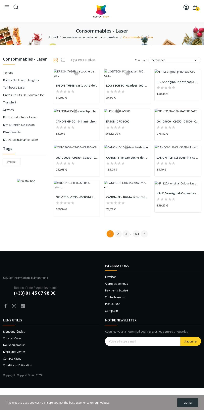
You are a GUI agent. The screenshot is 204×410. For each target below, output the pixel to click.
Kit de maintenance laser (20, 140)
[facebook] (5, 306)
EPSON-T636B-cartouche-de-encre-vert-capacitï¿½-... (77, 85)
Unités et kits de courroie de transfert (23, 98)
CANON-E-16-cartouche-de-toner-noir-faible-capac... (127, 157)
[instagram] (14, 306)
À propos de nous (116, 284)
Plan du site (112, 304)
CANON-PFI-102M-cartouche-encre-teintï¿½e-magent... (127, 197)
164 (136, 234)
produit (12, 162)
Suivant (144, 234)
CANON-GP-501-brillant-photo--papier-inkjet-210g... (77, 121)
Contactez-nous (115, 297)
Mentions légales (14, 331)
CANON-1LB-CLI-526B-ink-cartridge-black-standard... (178, 157)
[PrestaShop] (26, 180)
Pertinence (174, 60)
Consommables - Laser (25, 59)
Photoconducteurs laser (20, 117)
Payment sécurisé (116, 290)
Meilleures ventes (14, 352)
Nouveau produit (14, 345)
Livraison (111, 277)
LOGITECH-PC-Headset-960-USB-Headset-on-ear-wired (127, 85)
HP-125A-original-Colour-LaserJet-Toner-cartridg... (178, 193)
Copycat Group (12, 338)
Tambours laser (14, 87)
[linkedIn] (23, 306)
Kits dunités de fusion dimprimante (19, 128)
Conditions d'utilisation (17, 365)
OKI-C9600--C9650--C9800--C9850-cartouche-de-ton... (77, 157)
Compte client (12, 358)
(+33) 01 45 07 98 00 (35, 293)
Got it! (188, 402)
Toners (8, 72)
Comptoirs (112, 311)
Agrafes (8, 110)
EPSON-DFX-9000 (117, 121)
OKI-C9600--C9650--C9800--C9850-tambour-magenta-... (178, 121)
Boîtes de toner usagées (21, 80)
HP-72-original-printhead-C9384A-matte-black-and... (178, 82)
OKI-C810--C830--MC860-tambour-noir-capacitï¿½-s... (77, 197)
